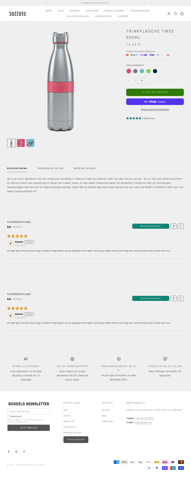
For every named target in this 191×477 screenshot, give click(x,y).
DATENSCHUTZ (16, 416)
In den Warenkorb (155, 92)
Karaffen (92, 10)
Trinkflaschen (114, 10)
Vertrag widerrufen (76, 439)
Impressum (68, 421)
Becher (75, 10)
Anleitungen (107, 421)
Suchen (67, 415)
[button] (134, 118)
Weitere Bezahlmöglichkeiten (155, 109)
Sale (61, 10)
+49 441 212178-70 (144, 418)
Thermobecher (140, 10)
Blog (104, 415)
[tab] (17, 169)
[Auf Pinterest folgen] (24, 451)
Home (48, 10)
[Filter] (173, 226)
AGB (65, 410)
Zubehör (123, 16)
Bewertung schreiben (151, 226)
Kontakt (106, 410)
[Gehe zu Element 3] (30, 143)
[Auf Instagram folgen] (16, 451)
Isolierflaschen (78, 16)
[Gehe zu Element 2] (21, 143)
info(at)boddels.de (143, 422)
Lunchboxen (103, 16)
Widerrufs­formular (72, 432)
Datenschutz (69, 427)
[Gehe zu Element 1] (11, 143)
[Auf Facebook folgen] (8, 451)
